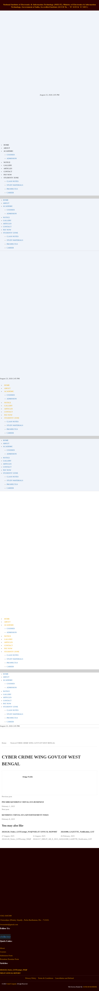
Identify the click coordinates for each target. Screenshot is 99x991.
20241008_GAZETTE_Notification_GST (77, 832)
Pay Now (8, 175)
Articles (8, 168)
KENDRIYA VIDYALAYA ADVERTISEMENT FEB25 (25, 815)
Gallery (8, 165)
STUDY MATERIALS (15, 185)
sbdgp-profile (27, 777)
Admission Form (6, 956)
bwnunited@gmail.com (9, 924)
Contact (8, 171)
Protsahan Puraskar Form (9, 959)
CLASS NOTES (12, 181)
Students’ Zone (11, 178)
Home (6, 145)
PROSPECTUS (12, 189)
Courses (3, 952)
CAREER (10, 193)
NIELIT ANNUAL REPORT (45, 832)
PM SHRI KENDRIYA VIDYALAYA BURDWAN (23, 802)
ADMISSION (12, 158)
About (7, 148)
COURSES (11, 155)
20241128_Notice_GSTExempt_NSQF (17, 832)
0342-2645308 (6, 916)
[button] (49, 197)
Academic (8, 151)
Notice (7, 162)
